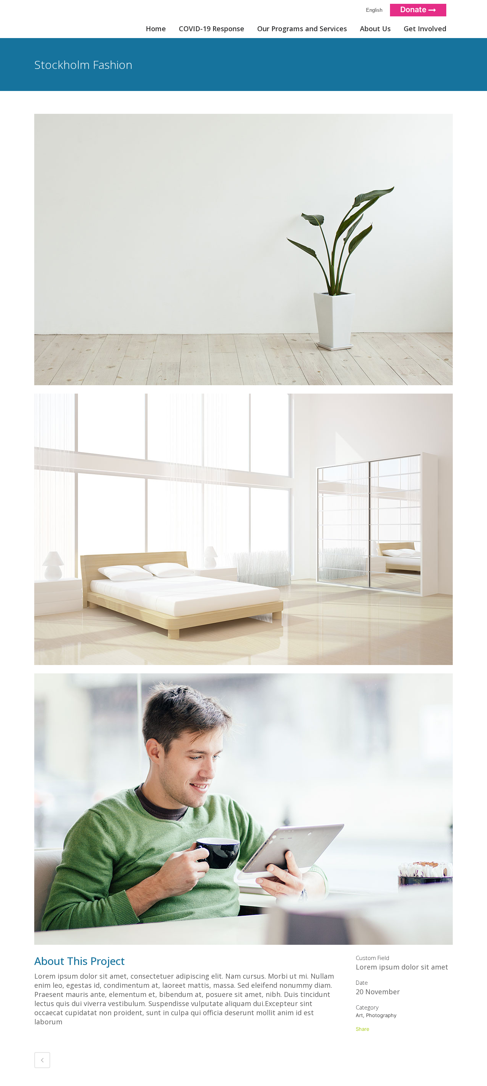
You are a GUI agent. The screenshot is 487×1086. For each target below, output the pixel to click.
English (372, 10)
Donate (414, 9)
